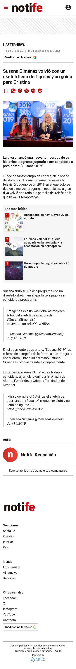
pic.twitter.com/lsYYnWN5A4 (28, 324)
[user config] (68, 7)
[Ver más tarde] (6, 91)
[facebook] (20, 91)
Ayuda (58, 651)
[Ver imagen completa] (69, 105)
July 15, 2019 (16, 338)
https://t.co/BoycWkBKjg (25, 409)
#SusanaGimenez (20, 319)
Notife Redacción (38, 454)
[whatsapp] (13, 91)
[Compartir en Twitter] (26, 91)
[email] (33, 91)
